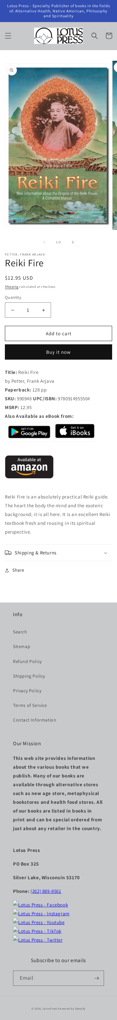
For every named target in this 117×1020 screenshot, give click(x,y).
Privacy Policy (27, 691)
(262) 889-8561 (46, 891)
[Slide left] (44, 242)
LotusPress (50, 1008)
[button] (8, 36)
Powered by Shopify (71, 1008)
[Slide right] (73, 242)
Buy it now (58, 352)
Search (20, 632)
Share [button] (18, 570)
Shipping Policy (29, 676)
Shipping (12, 287)
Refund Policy (27, 661)
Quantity (13, 297)
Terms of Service (30, 705)
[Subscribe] (96, 978)
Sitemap (21, 646)
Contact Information (34, 720)
